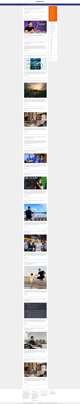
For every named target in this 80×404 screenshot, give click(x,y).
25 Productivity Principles (53, 28)
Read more (27, 130)
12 (26, 386)
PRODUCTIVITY (35, 4)
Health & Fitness (26, 50)
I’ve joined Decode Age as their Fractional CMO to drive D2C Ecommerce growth (34, 150)
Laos (51, 50)
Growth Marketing (26, 75)
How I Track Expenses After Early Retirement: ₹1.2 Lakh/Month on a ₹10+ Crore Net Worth (34, 8)
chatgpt (25, 323)
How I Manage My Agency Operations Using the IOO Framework (35, 359)
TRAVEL (43, 4)
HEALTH (46, 4)
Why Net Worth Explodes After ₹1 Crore (32, 18)
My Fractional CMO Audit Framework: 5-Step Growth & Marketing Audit (35, 173)
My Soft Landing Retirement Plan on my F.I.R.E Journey (34, 201)
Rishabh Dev (40, 1)
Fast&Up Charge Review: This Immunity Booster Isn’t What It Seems (35, 42)
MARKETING (30, 4)
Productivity (26, 382)
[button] (35, 27)
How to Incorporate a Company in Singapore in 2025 (35, 80)
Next (28, 386)
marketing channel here (43, 395)
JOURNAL (50, 4)
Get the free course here (35, 400)
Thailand (51, 47)
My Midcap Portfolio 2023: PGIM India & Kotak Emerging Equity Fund (34, 329)
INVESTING (39, 4)
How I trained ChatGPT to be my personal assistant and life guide (35, 299)
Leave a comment (26, 104)
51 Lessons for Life (52, 29)
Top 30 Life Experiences (52, 25)
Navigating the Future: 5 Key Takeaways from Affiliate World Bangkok (35, 231)
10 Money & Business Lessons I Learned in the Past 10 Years (35, 109)
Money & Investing (26, 37)
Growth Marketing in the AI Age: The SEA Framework (35, 55)
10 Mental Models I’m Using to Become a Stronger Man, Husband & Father (35, 263)
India (51, 46)
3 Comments (26, 132)
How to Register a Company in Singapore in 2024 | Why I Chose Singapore (35, 137)
